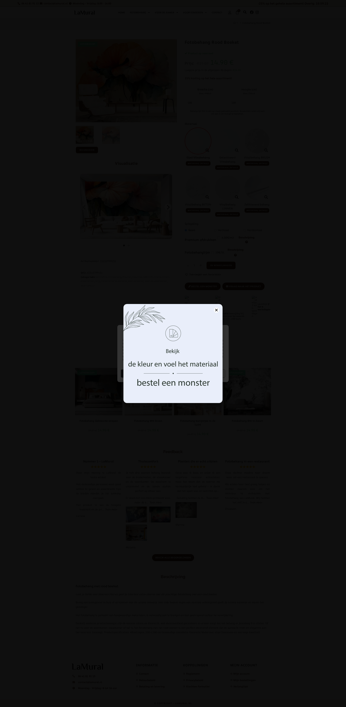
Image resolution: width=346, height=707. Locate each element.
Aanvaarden (146, 373)
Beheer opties (199, 373)
